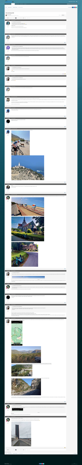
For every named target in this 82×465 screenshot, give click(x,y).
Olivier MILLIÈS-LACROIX (8, 128)
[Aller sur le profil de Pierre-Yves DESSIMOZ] (8, 37)
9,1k (8, 82)
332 (8, 201)
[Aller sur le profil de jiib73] (8, 197)
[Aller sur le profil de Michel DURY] (8, 23)
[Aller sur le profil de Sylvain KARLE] (6, 15)
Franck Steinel (18, 67)
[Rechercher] (76, 4)
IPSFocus (8, 463)
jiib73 (8, 194)
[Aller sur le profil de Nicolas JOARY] (8, 68)
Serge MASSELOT (8, 184)
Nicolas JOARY (8, 65)
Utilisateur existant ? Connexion (72, 1)
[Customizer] (76, 1)
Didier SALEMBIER (8, 118)
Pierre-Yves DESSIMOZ (19, 46)
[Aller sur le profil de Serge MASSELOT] (8, 187)
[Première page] (5, 449)
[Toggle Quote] (12, 46)
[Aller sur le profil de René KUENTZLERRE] (8, 47)
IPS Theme (6, 463)
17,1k (8, 103)
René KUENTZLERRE (8, 44)
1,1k (8, 51)
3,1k (8, 114)
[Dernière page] (25, 449)
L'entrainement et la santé (15, 15)
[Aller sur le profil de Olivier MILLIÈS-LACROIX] (8, 111)
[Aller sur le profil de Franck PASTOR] (8, 100)
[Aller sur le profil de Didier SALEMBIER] (8, 121)
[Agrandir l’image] (26, 354)
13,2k (8, 61)
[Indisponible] (27, 167)
